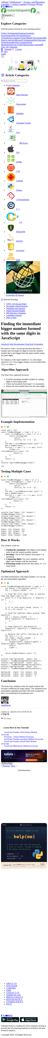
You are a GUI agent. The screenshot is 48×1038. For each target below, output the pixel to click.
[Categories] (38, 12)
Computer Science (19, 38)
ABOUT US (11, 983)
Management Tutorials (32, 45)
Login (3, 54)
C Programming (22, 200)
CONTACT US (12, 993)
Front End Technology (34, 344)
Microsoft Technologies (24, 40)
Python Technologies (9, 33)
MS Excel (23, 143)
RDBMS (20, 114)
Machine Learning (19, 42)
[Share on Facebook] (3, 715)
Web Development (19, 35)
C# (20, 222)
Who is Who (11, 318)
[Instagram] (11, 7)
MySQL (19, 241)
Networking (21, 104)
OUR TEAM (11, 986)
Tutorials (7, 49)
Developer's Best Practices (17, 306)
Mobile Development (35, 38)
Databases (22, 33)
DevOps (37, 40)
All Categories (14, 85)
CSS (18, 171)
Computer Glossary (14, 315)
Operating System (23, 123)
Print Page (8, 764)
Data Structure (22, 95)
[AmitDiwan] (5, 703)
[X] (4, 7)
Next (13, 766)
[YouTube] (6, 7)
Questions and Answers (15, 308)
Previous (6, 766)
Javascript (20, 250)
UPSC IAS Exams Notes (16, 304)
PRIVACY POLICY (14, 997)
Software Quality (16, 45)
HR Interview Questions (16, 313)
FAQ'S (9, 1004)
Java (18, 132)
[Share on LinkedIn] (6, 715)
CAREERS (11, 988)
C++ (18, 209)
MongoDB (20, 232)
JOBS (8, 990)
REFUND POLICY (14, 999)
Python (19, 190)
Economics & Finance (15, 295)
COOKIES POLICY (14, 1002)
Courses (18, 49)
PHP (18, 260)
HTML (19, 162)
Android (19, 181)
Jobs (5, 52)
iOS (17, 152)
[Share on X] (8, 715)
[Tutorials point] (18, 12)
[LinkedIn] (9, 7)
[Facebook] (1, 7)
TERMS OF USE (13, 995)
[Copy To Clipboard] (2, 715)
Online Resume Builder (15, 311)
